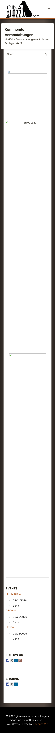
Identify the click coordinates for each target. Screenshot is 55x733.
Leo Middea (13, 594)
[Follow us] (7, 660)
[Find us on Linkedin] (16, 660)
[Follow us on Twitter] (11, 660)
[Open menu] (48, 9)
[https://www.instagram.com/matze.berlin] (20, 660)
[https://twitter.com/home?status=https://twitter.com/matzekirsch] (11, 684)
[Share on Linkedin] (16, 684)
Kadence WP (40, 724)
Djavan (11, 610)
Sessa (10, 627)
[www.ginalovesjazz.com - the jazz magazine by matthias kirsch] (7, 684)
